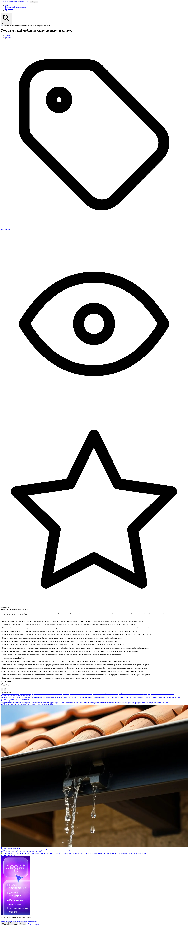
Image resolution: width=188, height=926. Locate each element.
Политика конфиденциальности (15, 7)
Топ (6, 10)
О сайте (7, 5)
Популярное (9, 9)
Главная (7, 35)
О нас (3, 921)
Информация (32, 921)
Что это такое (9, 37)
